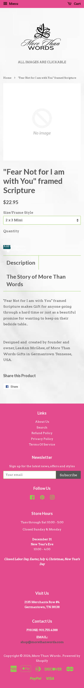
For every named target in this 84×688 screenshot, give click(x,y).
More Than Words (46, 655)
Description (20, 262)
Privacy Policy (42, 439)
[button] (7, 247)
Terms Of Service (42, 444)
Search (42, 427)
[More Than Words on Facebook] (32, 498)
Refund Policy (42, 433)
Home (7, 77)
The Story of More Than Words (36, 280)
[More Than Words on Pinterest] (42, 498)
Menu (13, 3)
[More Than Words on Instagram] (52, 498)
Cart (77, 3)
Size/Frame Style (18, 212)
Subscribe (68, 475)
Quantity (11, 231)
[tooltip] (7, 250)
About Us (42, 421)
